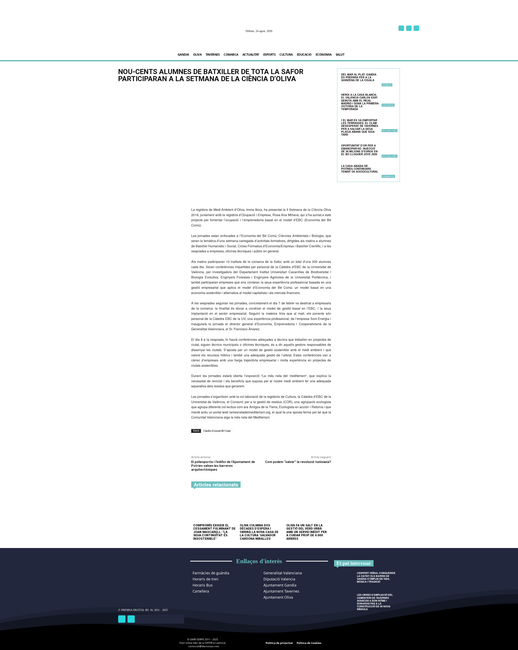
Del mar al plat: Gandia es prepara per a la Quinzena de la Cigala (358, 77)
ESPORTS (388, 105)
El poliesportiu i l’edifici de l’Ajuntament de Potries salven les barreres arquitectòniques (223, 466)
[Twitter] (131, 619)
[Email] (238, 442)
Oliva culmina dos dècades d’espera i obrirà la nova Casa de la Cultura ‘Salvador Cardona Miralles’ (259, 532)
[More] (248, 442)
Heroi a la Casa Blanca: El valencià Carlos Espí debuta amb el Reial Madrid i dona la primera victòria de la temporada (360, 102)
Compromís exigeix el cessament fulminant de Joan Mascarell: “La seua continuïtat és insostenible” (214, 532)
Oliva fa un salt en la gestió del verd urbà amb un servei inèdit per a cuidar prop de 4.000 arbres (306, 532)
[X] (416, 28)
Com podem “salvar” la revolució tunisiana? (298, 462)
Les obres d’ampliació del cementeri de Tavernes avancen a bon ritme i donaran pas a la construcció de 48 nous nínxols (375, 602)
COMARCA (388, 176)
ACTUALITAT (389, 130)
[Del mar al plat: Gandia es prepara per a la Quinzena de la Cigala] (389, 79)
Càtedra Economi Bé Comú (217, 430)
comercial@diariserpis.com (203, 646)
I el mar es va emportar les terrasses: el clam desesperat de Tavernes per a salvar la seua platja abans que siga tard (359, 127)
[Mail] (409, 28)
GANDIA (387, 85)
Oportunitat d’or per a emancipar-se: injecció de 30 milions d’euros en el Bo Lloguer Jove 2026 (359, 149)
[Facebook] (401, 28)
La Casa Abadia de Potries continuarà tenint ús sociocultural (359, 169)
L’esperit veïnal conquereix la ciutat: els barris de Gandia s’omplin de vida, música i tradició (376, 577)
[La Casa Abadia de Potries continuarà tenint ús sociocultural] (389, 171)
